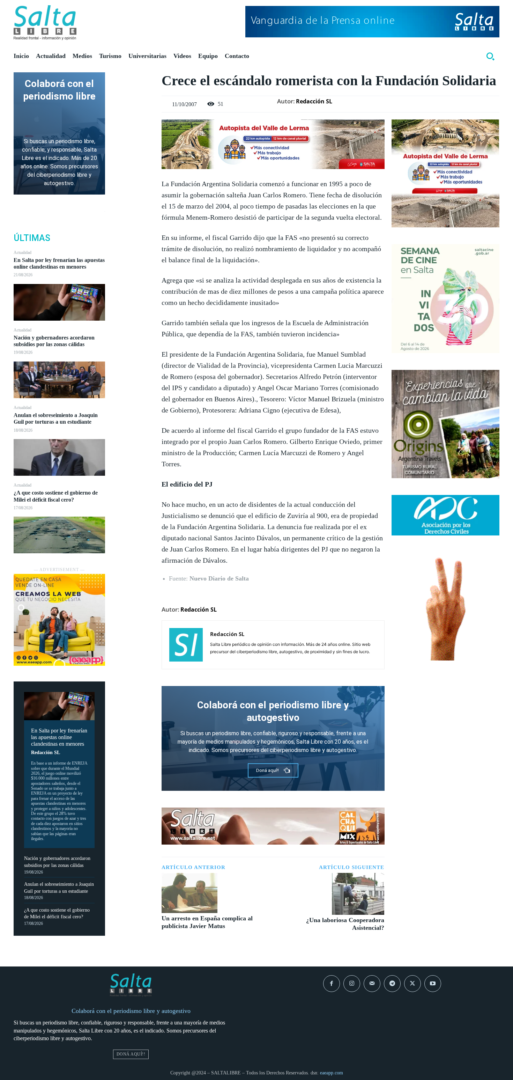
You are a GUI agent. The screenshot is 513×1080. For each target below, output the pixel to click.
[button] (490, 56)
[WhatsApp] (133, 129)
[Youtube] (432, 983)
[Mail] (372, 983)
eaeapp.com (331, 1072)
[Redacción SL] (186, 645)
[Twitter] (133, 96)
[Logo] (45, 22)
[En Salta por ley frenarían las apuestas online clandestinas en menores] (59, 302)
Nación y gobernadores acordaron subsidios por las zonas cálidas (54, 341)
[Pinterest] (133, 112)
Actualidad (22, 252)
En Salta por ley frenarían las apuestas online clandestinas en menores (59, 263)
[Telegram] (392, 983)
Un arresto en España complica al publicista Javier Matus (207, 922)
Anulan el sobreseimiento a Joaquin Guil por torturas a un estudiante (56, 418)
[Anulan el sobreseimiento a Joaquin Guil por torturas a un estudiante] (59, 457)
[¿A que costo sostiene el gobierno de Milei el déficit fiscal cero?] (59, 535)
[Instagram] (351, 983)
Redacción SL (45, 752)
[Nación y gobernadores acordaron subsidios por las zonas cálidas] (59, 380)
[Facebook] (133, 79)
